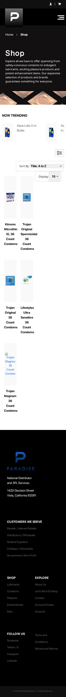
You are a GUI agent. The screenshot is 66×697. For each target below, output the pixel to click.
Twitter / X (13, 647)
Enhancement (15, 604)
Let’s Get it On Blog (46, 591)
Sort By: (24, 166)
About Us (40, 584)
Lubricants (13, 584)
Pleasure (12, 598)
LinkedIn (12, 660)
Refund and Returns (46, 648)
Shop (24, 34)
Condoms (13, 591)
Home (9, 34)
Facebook (13, 640)
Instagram (13, 654)
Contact (40, 598)
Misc (10, 611)
